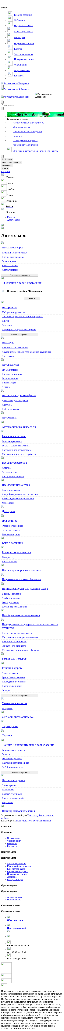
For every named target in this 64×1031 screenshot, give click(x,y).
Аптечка (6, 468)
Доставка (12, 877)
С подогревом (9, 785)
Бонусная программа (17, 871)
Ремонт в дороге (12, 667)
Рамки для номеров (14, 658)
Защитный (7, 802)
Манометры (8, 503)
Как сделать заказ (16, 869)
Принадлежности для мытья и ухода (25, 588)
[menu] (44, 95)
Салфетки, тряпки (11, 598)
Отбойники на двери (12, 767)
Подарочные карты (17, 874)
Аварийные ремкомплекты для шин (20, 494)
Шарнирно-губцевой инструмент (19, 329)
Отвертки (7, 325)
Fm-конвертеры (10, 378)
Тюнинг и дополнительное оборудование (28, 744)
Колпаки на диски (11, 534)
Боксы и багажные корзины (16, 445)
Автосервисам (14, 897)
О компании (13, 838)
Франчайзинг (14, 840)
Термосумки (10, 726)
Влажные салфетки (11, 594)
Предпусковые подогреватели (17, 633)
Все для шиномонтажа (16, 484)
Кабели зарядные (10, 409)
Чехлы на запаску (11, 530)
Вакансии (12, 843)
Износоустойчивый (12, 794)
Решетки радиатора (12, 758)
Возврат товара (15, 879)
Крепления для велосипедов (16, 450)
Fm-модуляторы (10, 370)
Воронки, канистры (12, 686)
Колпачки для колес (12, 490)
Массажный (8, 789)
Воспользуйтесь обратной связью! (33, 820)
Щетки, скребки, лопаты (14, 606)
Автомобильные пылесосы (19, 426)
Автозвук (8, 342)
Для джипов (9, 520)
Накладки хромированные (15, 763)
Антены (6, 387)
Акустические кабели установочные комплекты (26, 352)
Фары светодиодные (12, 526)
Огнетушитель (9, 472)
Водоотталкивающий (13, 798)
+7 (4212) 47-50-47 (16, 939)
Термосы (7, 735)
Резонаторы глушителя (13, 750)
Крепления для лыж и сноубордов (19, 454)
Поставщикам (14, 899)
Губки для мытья (10, 602)
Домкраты (8, 511)
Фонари (6, 690)
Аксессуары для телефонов (19, 395)
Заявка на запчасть (16, 863)
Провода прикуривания (14, 681)
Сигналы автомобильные (18, 716)
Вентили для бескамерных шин (18, 498)
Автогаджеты (10, 364)
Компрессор (8, 557)
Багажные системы (14, 436)
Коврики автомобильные (14, 252)
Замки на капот (10, 265)
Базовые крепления (12, 441)
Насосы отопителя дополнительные (20, 637)
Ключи (5, 321)
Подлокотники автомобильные (21, 579)
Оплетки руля (9, 261)
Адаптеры (7, 405)
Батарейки (7, 708)
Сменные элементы (14, 703)
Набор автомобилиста (13, 476)
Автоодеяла (9, 417)
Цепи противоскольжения (18, 810)
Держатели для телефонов (15, 400)
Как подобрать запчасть (19, 866)
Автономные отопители (14, 641)
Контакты (12, 846)
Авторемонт (9, 307)
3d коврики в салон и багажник (22, 282)
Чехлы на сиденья (13, 780)
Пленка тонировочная (13, 257)
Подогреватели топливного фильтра (20, 650)
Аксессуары (8, 356)
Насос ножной (9, 561)
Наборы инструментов (13, 312)
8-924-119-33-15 (15, 933)
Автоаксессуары (12, 247)
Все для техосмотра (14, 462)
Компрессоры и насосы (16, 552)
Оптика (6, 754)
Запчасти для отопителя (14, 646)
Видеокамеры (9, 382)
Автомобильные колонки (15, 347)
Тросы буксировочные (13, 677)
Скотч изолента (10, 673)
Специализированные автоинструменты (22, 316)
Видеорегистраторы (12, 374)
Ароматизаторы (10, 270)
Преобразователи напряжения (21, 615)
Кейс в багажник (12, 542)
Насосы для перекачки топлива (21, 570)
